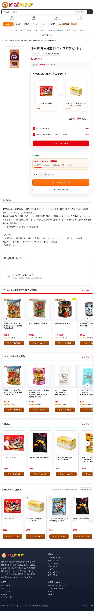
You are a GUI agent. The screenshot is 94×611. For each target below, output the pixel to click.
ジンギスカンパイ (42, 128)
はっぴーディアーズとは (17, 30)
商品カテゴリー (33, 30)
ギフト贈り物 (58, 30)
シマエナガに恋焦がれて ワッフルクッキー (51, 134)
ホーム (4, 40)
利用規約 (51, 594)
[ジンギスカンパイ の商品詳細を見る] (14, 443)
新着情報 (57, 17)
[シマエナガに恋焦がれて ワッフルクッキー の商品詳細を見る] (66, 443)
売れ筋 (18, 24)
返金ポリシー (52, 591)
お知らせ (4, 594)
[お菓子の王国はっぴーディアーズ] (47, 5)
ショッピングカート (79, 30)
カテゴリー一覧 (6, 597)
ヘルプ (67, 30)
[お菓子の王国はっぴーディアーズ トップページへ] (12, 555)
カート (12, 17)
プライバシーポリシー (55, 588)
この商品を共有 (62, 189)
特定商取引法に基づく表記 (57, 585)
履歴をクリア (85, 490)
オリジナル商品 (46, 30)
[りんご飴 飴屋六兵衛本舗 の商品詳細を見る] (39, 309)
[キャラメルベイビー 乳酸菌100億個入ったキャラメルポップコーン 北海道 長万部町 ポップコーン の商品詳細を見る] (39, 376)
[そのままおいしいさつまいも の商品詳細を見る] (40, 443)
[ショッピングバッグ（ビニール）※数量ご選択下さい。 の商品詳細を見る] (65, 376)
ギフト (45, 24)
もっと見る (86, 290)
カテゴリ (36, 24)
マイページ (80, 17)
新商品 (26, 24)
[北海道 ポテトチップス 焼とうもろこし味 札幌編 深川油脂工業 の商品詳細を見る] (14, 309)
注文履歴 (34, 17)
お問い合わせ (47, 35)
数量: (36, 174)
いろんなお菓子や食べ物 (18, 40)
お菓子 (53, 24)
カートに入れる (61, 143)
